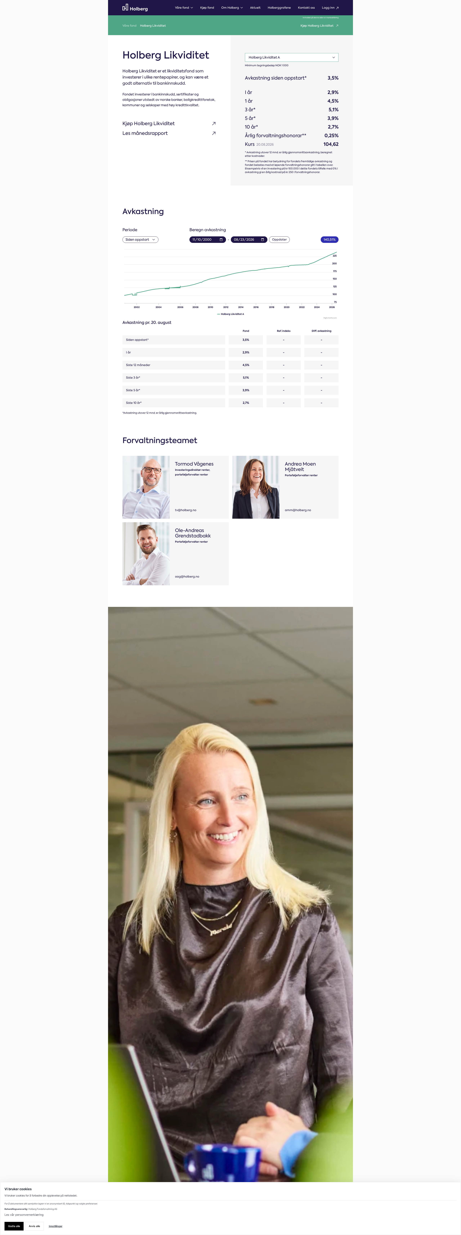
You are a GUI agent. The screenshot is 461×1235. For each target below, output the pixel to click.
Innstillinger (55, 1226)
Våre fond (129, 26)
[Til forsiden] (135, 7)
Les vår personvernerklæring (24, 1214)
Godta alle (14, 1226)
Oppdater (279, 239)
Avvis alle (34, 1226)
